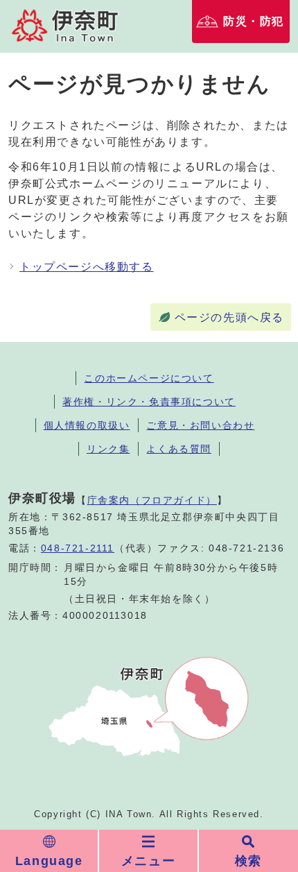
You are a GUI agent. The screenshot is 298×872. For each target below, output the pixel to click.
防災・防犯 (253, 21)
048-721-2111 (77, 548)
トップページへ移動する (86, 267)
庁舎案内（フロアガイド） (152, 500)
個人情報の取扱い (87, 425)
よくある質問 (178, 448)
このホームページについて (148, 378)
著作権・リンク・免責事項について (149, 401)
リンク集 (108, 448)
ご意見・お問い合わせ (200, 425)
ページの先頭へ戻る (229, 317)
